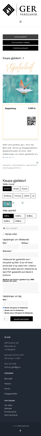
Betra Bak (8, 378)
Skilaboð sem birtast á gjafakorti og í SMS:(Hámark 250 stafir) (18, 280)
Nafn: (5, 243)
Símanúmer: (8, 251)
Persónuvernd (10, 412)
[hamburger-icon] (20, 21)
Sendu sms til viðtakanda (14, 310)
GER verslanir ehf (23, 426)
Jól (33, 196)
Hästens (7, 383)
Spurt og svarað (10, 415)
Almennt (7, 188)
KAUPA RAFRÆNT (21, 319)
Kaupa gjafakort (20, 37)
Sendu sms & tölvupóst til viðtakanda (18, 313)
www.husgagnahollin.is (12, 168)
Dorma (7, 388)
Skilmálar (8, 408)
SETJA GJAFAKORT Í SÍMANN (21, 42)
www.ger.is (9, 157)
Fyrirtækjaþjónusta (20, 48)
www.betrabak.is (18, 165)
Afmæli (16, 188)
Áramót (24, 188)
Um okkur (8, 405)
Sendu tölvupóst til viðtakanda (16, 307)
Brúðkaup (7, 196)
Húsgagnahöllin (10, 393)
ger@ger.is (16, 367)
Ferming (17, 196)
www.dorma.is (31, 165)
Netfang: (25, 243)
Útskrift (26, 196)
